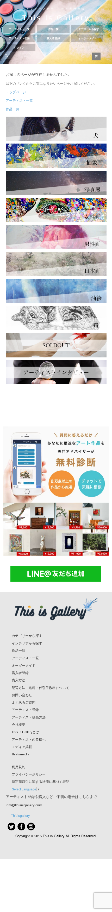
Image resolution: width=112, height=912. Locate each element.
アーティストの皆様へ (29, 740)
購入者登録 (53, 38)
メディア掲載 (22, 747)
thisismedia (20, 754)
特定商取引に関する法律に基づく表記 (40, 782)
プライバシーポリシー (29, 774)
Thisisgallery (20, 815)
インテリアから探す (27, 643)
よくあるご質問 (23, 702)
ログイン (19, 47)
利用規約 (18, 767)
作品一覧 (53, 29)
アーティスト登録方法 (29, 717)
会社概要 (18, 725)
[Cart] (96, 56)
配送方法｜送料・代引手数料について (40, 688)
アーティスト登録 (19, 38)
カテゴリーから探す (87, 29)
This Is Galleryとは (25, 732)
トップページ (16, 91)
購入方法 (18, 680)
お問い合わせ (22, 695)
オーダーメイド (87, 38)
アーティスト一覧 (19, 29)
